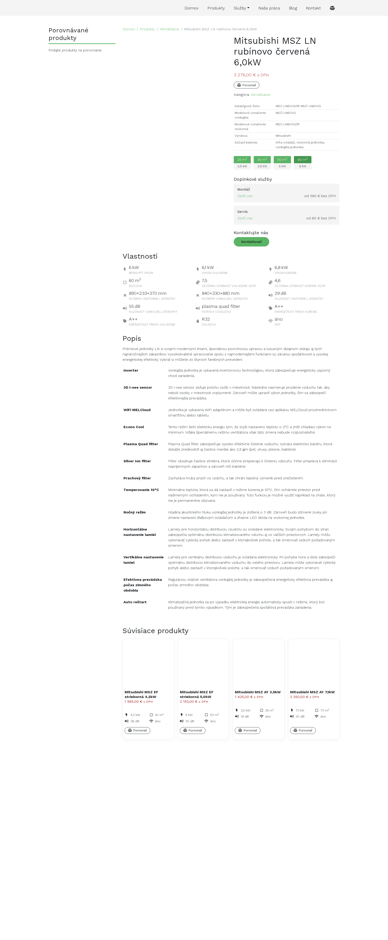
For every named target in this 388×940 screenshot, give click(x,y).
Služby (240, 8)
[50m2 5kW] (284, 170)
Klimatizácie (169, 29)
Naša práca (269, 8)
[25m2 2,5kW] (244, 170)
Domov (191, 8)
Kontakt (313, 8)
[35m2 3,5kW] (264, 170)
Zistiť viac (245, 196)
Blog (293, 8)
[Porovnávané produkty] (332, 8)
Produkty (216, 8)
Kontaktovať (251, 242)
